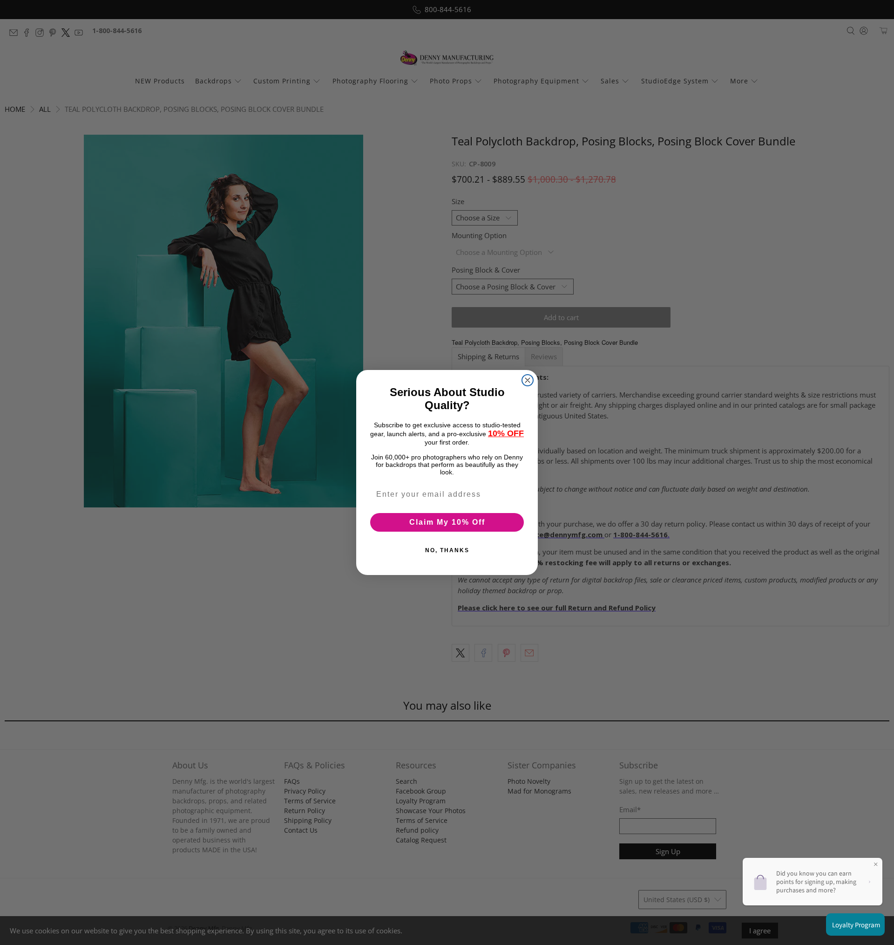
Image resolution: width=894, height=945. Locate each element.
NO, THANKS (447, 550)
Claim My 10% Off (447, 522)
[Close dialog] (527, 380)
